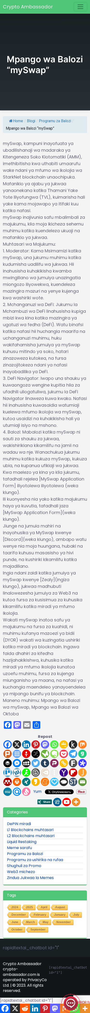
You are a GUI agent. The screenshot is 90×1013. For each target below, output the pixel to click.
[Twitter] (35, 763)
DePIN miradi (19, 824)
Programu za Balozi (55, 121)
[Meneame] (45, 782)
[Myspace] (26, 763)
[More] (76, 802)
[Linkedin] (26, 744)
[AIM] (26, 772)
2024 (15, 907)
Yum (37, 791)
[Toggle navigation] (80, 7)
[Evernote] (54, 754)
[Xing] (26, 782)
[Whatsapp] (54, 744)
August (60, 907)
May (45, 922)
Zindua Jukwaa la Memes (30, 877)
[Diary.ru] (45, 772)
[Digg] (57, 802)
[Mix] (82, 744)
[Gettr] (26, 754)
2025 (29, 907)
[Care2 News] (45, 754)
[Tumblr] (45, 763)
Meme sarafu (19, 848)
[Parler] (54, 763)
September (38, 929)
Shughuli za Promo (24, 865)
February (40, 914)
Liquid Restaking (21, 842)
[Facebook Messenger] (17, 763)
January (60, 914)
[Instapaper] (54, 772)
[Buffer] (7, 763)
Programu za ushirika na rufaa (35, 859)
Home (18, 121)
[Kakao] (35, 782)
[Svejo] (26, 791)
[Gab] (82, 754)
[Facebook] (7, 744)
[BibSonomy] (35, 754)
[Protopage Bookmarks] (82, 763)
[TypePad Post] (64, 782)
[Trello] (7, 772)
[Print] (17, 782)
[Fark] (73, 763)
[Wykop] (17, 772)
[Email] (82, 782)
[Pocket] (64, 754)
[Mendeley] (7, 782)
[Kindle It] (73, 744)
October (17, 929)
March (30, 922)
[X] (17, 744)
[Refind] (17, 791)
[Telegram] (73, 754)
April (44, 907)
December (19, 914)
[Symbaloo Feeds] (17, 754)
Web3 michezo (21, 871)
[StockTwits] (73, 782)
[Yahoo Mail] (64, 772)
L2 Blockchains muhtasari (30, 836)
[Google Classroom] (64, 744)
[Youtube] (66, 802)
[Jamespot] (82, 772)
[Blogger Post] (35, 772)
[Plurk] (7, 754)
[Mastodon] (45, 744)
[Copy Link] (64, 763)
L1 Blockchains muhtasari (30, 830)
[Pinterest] (35, 744)
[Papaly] (54, 782)
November (63, 922)
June (15, 922)
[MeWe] (7, 791)
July (76, 914)
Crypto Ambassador (28, 6)
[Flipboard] (73, 772)
